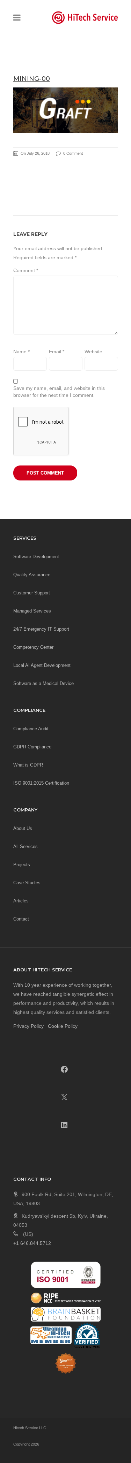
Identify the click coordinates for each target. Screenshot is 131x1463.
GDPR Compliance (32, 746)
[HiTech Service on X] (64, 1097)
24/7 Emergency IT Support (41, 629)
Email (56, 351)
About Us (22, 828)
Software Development (36, 556)
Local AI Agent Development (42, 665)
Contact (21, 919)
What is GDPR (28, 765)
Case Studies (27, 882)
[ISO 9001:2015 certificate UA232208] (66, 1274)
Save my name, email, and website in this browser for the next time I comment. (59, 391)
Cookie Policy (63, 1026)
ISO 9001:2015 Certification (41, 783)
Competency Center (33, 647)
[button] (17, 18)
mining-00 (31, 79)
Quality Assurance (31, 574)
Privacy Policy (28, 1026)
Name (21, 351)
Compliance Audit (31, 728)
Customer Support (31, 592)
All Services (25, 846)
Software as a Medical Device (43, 683)
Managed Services (32, 611)
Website (93, 351)
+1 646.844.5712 (32, 1243)
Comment (25, 270)
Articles (21, 900)
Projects (21, 864)
